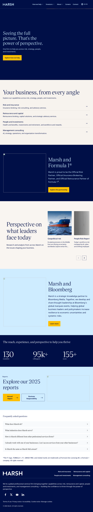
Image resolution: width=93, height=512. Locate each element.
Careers (68, 4)
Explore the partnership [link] (58, 190)
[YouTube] (17, 494)
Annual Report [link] (10, 397)
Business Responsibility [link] (32, 397)
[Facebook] (5, 494)
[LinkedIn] (23, 494)
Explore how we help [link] (12, 58)
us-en (86, 4)
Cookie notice (35, 502)
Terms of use (7, 502)
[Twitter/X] (11, 494)
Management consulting (25, 131)
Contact (75, 4)
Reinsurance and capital (30, 114)
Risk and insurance (24, 106)
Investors (49, 4)
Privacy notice (17, 502)
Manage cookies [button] (46, 502)
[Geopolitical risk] (60, 223)
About (59, 4)
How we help (36, 4)
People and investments (32, 123)
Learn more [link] (54, 324)
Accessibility (26, 502)
